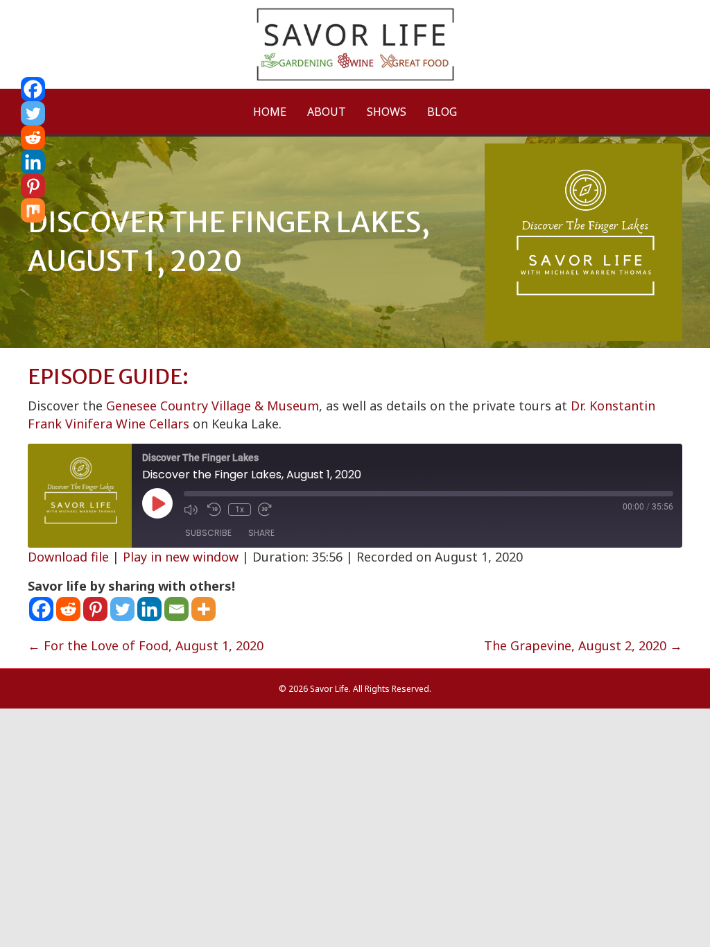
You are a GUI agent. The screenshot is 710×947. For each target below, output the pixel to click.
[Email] (176, 609)
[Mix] (33, 210)
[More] (203, 609)
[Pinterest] (95, 609)
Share (261, 533)
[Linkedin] (149, 609)
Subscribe (208, 533)
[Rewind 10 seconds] (214, 509)
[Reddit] (68, 609)
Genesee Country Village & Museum (212, 405)
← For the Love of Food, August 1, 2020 (145, 645)
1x (239, 509)
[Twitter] (122, 609)
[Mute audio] (192, 509)
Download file (68, 556)
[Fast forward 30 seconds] (266, 509)
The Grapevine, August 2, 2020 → (583, 645)
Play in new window (181, 556)
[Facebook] (41, 609)
